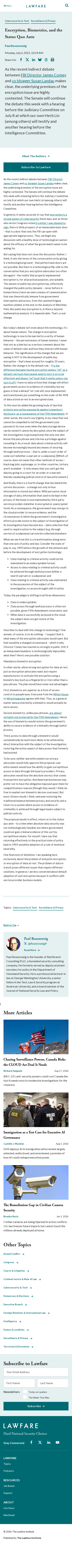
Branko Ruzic (11, 1216)
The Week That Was (38, 1397)
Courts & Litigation (15, 1270)
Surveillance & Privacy (43, 20)
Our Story (8, 1507)
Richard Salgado (12, 1070)
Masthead (9, 1515)
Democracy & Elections (17, 1296)
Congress (9, 1262)
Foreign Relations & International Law (25, 1312)
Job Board (8, 1485)
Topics (7, 1463)
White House (61, 694)
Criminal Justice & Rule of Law (21, 1279)
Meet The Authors (34, 156)
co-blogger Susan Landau (33, 80)
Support (7, 1492)
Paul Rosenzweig (16, 45)
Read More (30, 950)
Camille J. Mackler (13, 1143)
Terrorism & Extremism (17, 1346)
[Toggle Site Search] (67, 6)
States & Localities (15, 1329)
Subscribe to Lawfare (36, 167)
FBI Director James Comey (43, 75)
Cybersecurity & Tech (17, 20)
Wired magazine (16, 698)
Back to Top (9, 925)
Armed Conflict (12, 1253)
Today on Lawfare (37, 1392)
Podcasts (8, 1470)
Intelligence (11, 1321)
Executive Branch (14, 1304)
